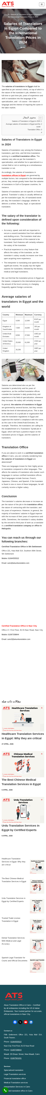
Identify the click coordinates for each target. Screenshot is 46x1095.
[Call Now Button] (5, 1090)
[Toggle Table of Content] (39, 118)
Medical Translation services (16, 1083)
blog (23, 47)
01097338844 (16, 1050)
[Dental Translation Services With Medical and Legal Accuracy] (37, 946)
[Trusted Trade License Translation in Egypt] (37, 926)
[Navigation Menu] (41, 4)
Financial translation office (15, 1078)
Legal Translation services (15, 1074)
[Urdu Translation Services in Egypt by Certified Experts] (37, 906)
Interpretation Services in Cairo (17, 1087)
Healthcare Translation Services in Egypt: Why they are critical (13, 862)
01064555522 (16, 1042)
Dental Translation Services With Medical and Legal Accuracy (13, 941)
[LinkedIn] (31, 1022)
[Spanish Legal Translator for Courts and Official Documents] (37, 966)
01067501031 (16, 1058)
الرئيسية (6, 14)
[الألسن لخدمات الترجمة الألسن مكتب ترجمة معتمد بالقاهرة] (8, 4)
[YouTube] (26, 1022)
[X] (20, 1022)
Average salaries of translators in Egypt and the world (23, 125)
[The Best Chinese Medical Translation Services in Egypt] (37, 887)
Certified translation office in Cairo (18, 1091)
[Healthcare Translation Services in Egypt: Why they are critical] (37, 867)
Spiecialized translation (13, 1070)
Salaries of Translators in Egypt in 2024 (26, 121)
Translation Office (34, 130)
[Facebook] (15, 1022)
